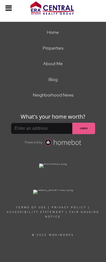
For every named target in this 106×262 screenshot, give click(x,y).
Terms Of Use (31, 207)
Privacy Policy (69, 207)
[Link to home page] (53, 8)
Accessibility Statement (35, 212)
